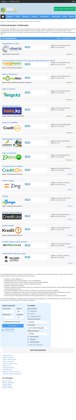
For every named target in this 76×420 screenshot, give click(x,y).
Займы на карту (7, 355)
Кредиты (10, 16)
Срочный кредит (7, 369)
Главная (2, 21)
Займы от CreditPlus (10, 123)
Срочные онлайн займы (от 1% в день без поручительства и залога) (28, 61)
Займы (18, 16)
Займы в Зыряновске (8, 382)
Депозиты (25, 16)
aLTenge (5, 196)
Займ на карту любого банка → (64, 9)
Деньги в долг (7, 365)
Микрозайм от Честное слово (13, 254)
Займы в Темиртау (7, 387)
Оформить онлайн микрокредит (12, 374)
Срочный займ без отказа (10, 363)
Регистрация (31, 325)
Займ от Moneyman (10, 74)
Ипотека (34, 16)
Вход (73, 1)
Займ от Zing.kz (8, 181)
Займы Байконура (12, 21)
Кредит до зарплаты (8, 367)
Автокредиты (44, 16)
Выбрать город (9, 331)
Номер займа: (6, 314)
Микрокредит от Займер (12, 139)
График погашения (33, 331)
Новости (71, 16)
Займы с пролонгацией (9, 359)
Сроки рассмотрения (34, 319)
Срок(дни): (20, 314)
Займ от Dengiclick (9, 153)
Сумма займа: (6, 308)
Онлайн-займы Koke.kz (11, 106)
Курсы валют (56, 16)
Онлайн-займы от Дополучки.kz (14, 242)
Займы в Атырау (6, 384)
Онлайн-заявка (34, 342)
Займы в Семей (6, 381)
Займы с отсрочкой (8, 361)
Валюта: (19, 308)
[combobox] (20, 311)
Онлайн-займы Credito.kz (12, 213)
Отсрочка (33, 339)
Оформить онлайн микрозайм (11, 372)
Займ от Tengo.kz (8, 89)
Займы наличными (8, 357)
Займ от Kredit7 (8, 226)
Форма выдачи (32, 308)
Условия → (70, 174)
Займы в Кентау (6, 386)
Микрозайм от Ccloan (10, 44)
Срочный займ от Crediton (12, 166)
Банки (65, 16)
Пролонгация (34, 336)
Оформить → (70, 54)
